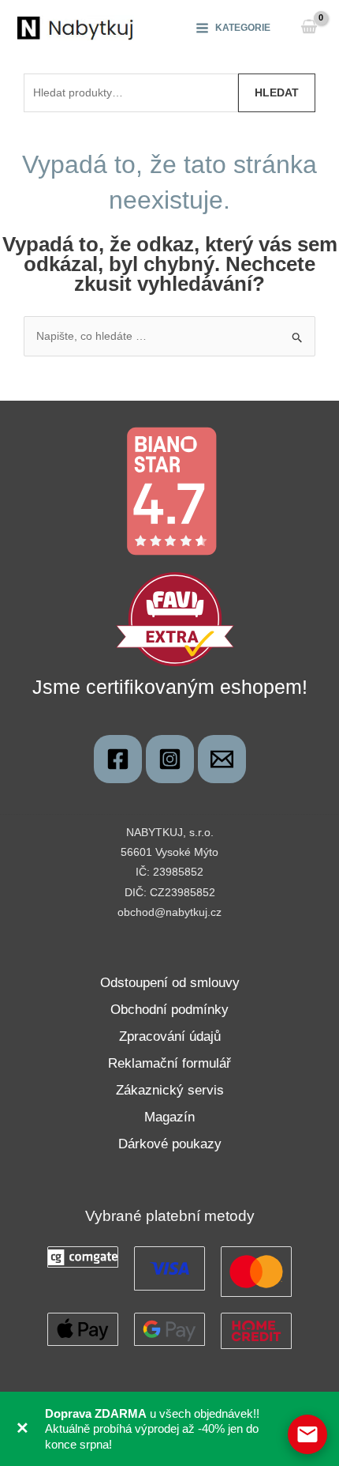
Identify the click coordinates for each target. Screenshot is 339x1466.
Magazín (169, 1117)
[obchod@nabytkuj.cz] (222, 759)
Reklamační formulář (169, 1063)
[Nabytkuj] (118, 759)
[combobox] (131, 92)
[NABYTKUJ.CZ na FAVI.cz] (175, 618)
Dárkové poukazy (170, 1143)
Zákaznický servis (170, 1090)
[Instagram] (170, 759)
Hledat (277, 92)
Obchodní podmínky (169, 1009)
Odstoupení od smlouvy (170, 982)
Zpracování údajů (170, 1036)
